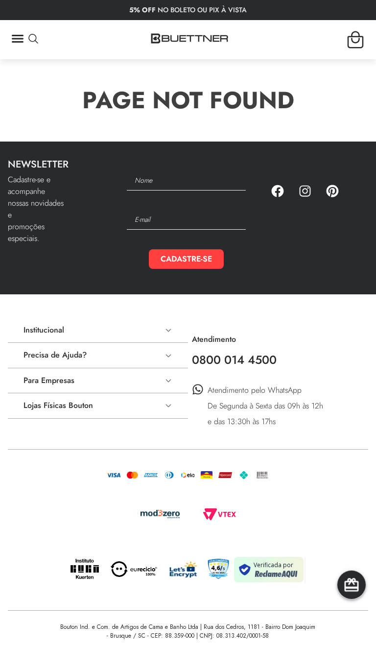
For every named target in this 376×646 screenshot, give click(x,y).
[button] (24, 39)
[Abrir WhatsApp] (351, 621)
